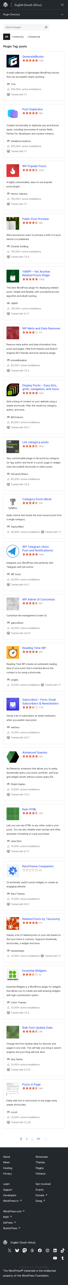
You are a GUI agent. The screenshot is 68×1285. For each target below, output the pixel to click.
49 (38, 1138)
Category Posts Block (37, 499)
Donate (41, 1195)
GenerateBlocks (33, 56)
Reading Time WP (34, 648)
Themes (40, 1162)
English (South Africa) (23, 1242)
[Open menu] (63, 5)
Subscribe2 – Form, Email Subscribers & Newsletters (40, 701)
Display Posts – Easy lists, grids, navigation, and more (40, 387)
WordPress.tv (12, 1200)
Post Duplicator (32, 109)
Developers (9, 1195)
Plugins (40, 1168)
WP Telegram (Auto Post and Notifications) (37, 548)
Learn (6, 1184)
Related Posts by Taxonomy (41, 919)
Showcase (42, 1156)
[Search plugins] (46, 27)
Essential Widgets (34, 970)
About (6, 1156)
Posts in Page (31, 1084)
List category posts (35, 442)
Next (46, 1139)
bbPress (9, 1222)
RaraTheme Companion (38, 866)
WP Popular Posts (34, 166)
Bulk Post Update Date (37, 1027)
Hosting (7, 1168)
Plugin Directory (11, 14)
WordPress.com (14, 1211)
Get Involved (43, 1184)
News (6, 1162)
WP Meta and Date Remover (41, 328)
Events (40, 1189)
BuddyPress (11, 1228)
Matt (7, 1216)
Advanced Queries (34, 752)
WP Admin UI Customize (38, 599)
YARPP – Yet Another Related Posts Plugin (36, 273)
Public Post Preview (35, 219)
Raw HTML (29, 809)
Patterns (41, 1173)
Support (7, 1189)
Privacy (7, 1173)
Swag (40, 1200)
